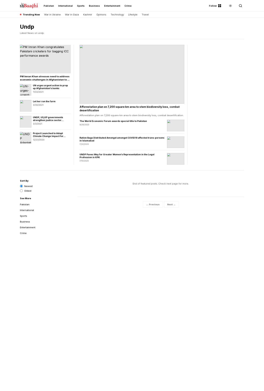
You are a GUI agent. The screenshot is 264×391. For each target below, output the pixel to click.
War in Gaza (72, 14)
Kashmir (87, 14)
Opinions (101, 14)
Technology (117, 14)
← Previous (153, 204)
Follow (213, 5)
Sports (81, 5)
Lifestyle (132, 14)
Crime (127, 5)
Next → (171, 204)
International (65, 5)
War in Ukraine (52, 14)
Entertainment (112, 5)
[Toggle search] (240, 5)
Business (94, 5)
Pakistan (49, 5)
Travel (145, 14)
